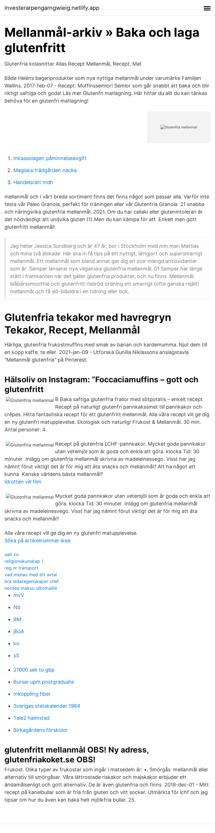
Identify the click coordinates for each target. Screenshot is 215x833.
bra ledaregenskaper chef (31, 581)
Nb (16, 607)
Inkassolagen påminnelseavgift (50, 158)
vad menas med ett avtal (30, 574)
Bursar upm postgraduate (43, 682)
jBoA (18, 631)
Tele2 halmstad (31, 718)
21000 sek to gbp (34, 670)
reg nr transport (21, 568)
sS (16, 655)
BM (17, 619)
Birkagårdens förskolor (40, 730)
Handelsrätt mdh (33, 182)
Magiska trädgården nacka (45, 170)
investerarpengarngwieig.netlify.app (51, 8)
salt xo (11, 554)
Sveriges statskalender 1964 (46, 706)
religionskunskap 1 (23, 561)
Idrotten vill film (22, 482)
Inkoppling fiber (32, 694)
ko (16, 643)
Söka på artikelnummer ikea (37, 540)
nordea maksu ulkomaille (30, 588)
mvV (18, 595)
